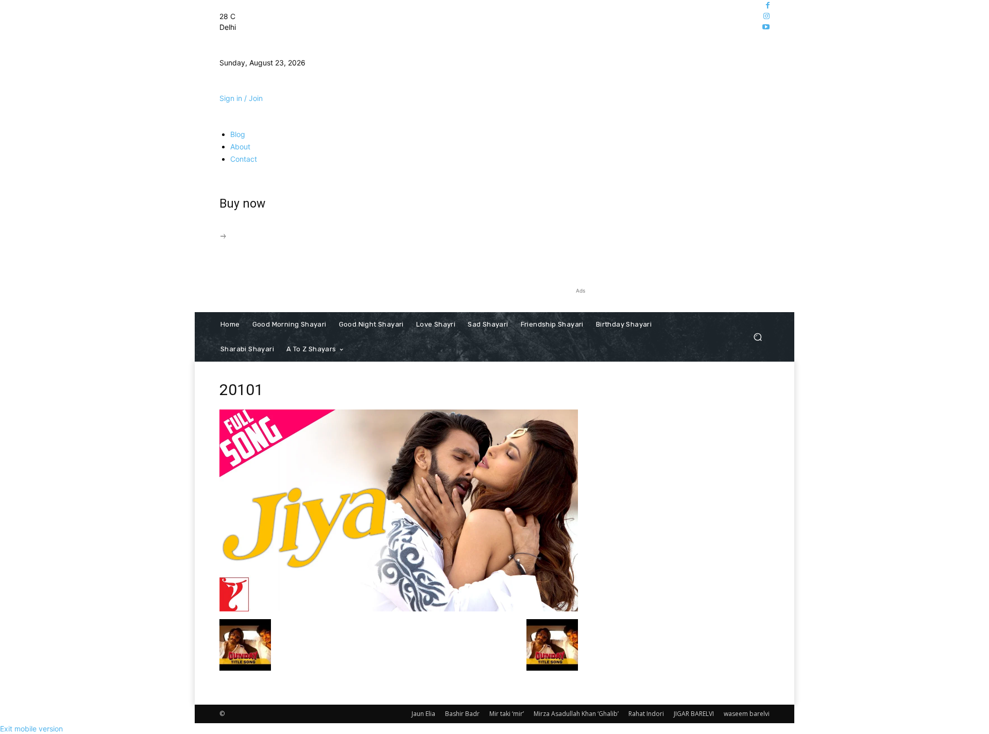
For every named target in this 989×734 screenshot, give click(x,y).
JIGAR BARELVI (694, 713)
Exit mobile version (31, 728)
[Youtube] (766, 27)
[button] (757, 337)
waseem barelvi (747, 713)
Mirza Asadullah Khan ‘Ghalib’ (576, 713)
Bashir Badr (462, 713)
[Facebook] (768, 5)
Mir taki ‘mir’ (506, 713)
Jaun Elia (423, 713)
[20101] (398, 608)
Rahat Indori (646, 713)
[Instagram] (766, 16)
